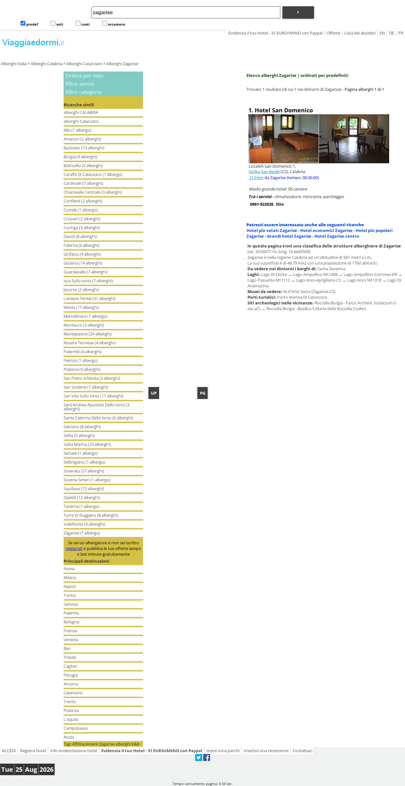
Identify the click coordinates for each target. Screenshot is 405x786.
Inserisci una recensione (266, 750)
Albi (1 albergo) (77, 130)
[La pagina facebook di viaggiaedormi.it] (206, 759)
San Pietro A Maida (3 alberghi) (92, 378)
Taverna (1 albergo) (81, 506)
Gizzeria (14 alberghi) (83, 263)
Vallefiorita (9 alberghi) (84, 524)
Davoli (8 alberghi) (80, 236)
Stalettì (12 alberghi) (82, 497)
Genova (71, 604)
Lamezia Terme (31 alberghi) (89, 298)
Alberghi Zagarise (122, 63)
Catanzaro (73, 693)
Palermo (71, 613)
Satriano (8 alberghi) (82, 426)
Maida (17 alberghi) (81, 307)
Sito (280, 204)
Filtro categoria (83, 92)
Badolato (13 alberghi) (84, 148)
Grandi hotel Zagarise (289, 236)
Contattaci (302, 750)
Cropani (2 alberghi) (82, 218)
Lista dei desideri (360, 33)
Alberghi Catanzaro (84, 63)
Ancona (71, 684)
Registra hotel (33, 750)
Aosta (69, 737)
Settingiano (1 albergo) (84, 462)
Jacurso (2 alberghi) (81, 289)
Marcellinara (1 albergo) (85, 316)
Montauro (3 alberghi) (84, 325)
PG (202, 393)
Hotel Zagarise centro (337, 236)
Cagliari (70, 666)
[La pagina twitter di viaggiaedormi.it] (198, 759)
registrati (74, 548)
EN (382, 33)
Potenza (71, 710)
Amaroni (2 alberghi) (82, 139)
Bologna (71, 622)
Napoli (70, 586)
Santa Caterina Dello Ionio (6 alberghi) (98, 418)
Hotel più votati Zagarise (271, 230)
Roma (69, 568)
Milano (70, 577)
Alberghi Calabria (46, 63)
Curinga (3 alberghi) (82, 227)
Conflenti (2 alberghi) (83, 201)
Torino (70, 595)
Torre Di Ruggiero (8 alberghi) (91, 515)
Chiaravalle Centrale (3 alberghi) (93, 192)
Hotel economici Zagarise (326, 230)
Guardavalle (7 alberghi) (86, 272)
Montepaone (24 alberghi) (88, 334)
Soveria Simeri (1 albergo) (87, 480)
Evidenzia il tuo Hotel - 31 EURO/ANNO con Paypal (275, 33)
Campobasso (76, 728)
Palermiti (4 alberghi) (83, 351)
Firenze (70, 630)
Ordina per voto (84, 75)
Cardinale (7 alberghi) (83, 183)
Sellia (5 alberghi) (79, 435)
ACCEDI (9, 750)
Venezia (71, 639)
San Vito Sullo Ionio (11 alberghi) (93, 396)
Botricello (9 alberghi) (83, 165)
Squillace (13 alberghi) (84, 488)
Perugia (71, 675)
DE (391, 33)
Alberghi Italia (14, 63)
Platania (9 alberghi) (82, 369)
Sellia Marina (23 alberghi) (87, 444)
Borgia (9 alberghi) (80, 156)
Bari (67, 648)
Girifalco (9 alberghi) (82, 254)
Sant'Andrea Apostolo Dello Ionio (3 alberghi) (96, 407)
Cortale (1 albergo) (81, 210)
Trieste (70, 657)
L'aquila (71, 719)
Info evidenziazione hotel (73, 750)
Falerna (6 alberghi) (81, 245)
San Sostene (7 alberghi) (86, 387)
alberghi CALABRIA (81, 112)
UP (154, 393)
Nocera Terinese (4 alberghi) (89, 343)
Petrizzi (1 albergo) (81, 360)
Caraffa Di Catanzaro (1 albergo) (93, 174)
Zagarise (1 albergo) (82, 533)
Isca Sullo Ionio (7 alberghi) (88, 281)
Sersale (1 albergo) (81, 453)
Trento (70, 701)
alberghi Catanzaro (81, 121)
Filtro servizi (79, 83)
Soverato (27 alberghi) (84, 471)
